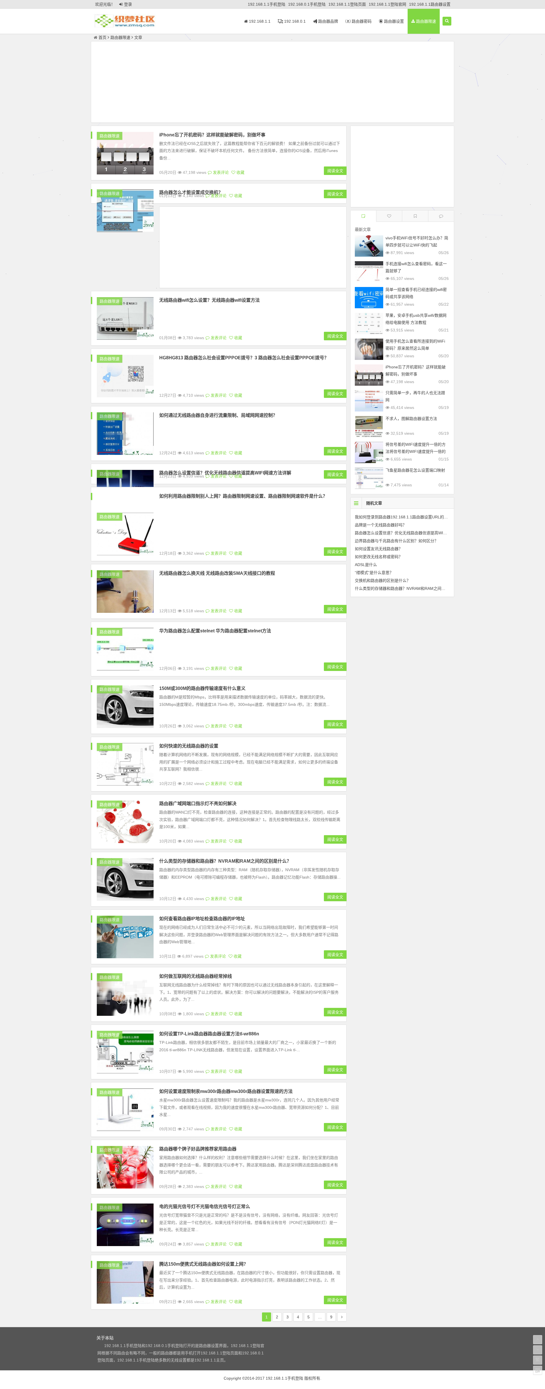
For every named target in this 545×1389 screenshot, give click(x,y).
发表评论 (220, 172)
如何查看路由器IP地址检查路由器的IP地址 (202, 918)
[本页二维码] (537, 1370)
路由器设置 (393, 21)
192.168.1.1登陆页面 (347, 4)
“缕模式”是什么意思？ (374, 572)
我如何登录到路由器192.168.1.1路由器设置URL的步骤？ (405, 517)
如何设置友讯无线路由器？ (379, 548)
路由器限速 (425, 21)
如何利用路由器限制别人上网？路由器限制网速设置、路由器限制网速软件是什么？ (243, 496)
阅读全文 (335, 170)
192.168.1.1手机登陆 (266, 4)
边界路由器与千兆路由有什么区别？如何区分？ (396, 541)
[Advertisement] (272, 83)
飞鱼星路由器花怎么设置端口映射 (415, 470)
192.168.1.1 (259, 21)
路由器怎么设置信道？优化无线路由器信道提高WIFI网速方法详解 (413, 533)
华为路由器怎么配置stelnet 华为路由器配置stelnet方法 (215, 630)
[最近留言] (441, 216)
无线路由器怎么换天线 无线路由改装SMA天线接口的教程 (217, 573)
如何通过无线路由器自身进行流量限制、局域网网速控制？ (218, 415)
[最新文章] (363, 216)
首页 (102, 37)
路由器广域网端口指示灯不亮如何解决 (197, 803)
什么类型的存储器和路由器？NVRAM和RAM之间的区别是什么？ (225, 861)
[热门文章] (415, 216)
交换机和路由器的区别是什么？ (382, 580)
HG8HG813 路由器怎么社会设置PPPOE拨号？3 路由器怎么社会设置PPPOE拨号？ (244, 357)
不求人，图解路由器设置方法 (411, 418)
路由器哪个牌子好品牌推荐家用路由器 (197, 1149)
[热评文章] (389, 216)
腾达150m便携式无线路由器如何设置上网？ (203, 1264)
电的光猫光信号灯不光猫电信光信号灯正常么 (204, 1206)
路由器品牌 (327, 21)
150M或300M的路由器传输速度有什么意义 (202, 688)
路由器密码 (361, 21)
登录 (128, 4)
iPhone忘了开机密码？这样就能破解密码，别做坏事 (212, 134)
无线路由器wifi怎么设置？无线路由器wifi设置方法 (209, 300)
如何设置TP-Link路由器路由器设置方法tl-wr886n (209, 1033)
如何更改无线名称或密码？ (379, 556)
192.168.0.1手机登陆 (307, 4)
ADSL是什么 (366, 564)
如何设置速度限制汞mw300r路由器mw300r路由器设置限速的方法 (226, 1091)
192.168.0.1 (294, 21)
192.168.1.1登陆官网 (387, 4)
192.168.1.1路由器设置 (429, 4)
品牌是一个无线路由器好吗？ (380, 525)
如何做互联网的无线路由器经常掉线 (195, 976)
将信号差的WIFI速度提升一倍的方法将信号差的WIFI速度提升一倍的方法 (415, 451)
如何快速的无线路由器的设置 (188, 746)
